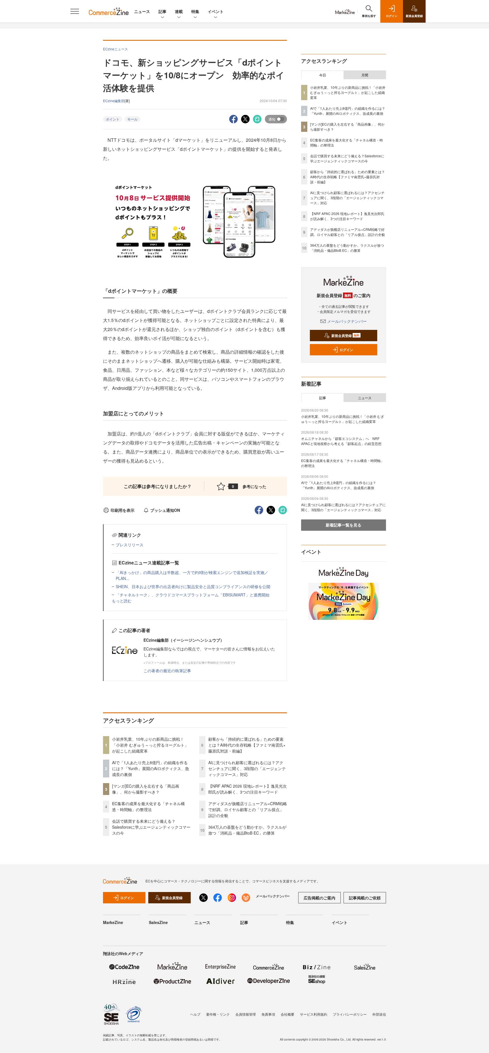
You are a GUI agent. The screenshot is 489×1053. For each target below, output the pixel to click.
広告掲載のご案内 (319, 898)
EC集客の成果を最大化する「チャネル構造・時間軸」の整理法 (148, 806)
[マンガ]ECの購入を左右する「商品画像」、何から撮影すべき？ (145, 789)
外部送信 (379, 1014)
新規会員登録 (345, 335)
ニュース (142, 11)
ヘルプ (195, 1014)
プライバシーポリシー (350, 1014)
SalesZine (158, 922)
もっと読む (122, 600)
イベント (216, 11)
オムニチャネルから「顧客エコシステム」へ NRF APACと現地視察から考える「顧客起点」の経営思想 (341, 441)
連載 (179, 11)
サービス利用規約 (313, 1014)
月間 (364, 75)
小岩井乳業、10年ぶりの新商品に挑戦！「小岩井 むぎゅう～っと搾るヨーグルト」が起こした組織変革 (150, 745)
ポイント (112, 119)
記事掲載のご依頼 (365, 898)
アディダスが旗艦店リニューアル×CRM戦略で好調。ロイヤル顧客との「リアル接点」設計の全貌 (247, 809)
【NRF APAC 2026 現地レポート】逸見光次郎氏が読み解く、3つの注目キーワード (247, 789)
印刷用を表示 (122, 510)
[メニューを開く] (74, 11)
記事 (162, 11)
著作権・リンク (218, 1014)
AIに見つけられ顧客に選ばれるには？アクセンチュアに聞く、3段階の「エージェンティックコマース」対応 (247, 768)
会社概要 (287, 1014)
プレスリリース (129, 544)
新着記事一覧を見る (343, 525)
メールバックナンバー (347, 321)
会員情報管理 (245, 1014)
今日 (322, 75)
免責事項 (268, 1014)
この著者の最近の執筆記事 (167, 670)
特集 (195, 11)
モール (132, 119)
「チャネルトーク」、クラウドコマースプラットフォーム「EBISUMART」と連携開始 (192, 595)
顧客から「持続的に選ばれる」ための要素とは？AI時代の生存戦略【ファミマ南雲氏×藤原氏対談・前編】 (247, 745)
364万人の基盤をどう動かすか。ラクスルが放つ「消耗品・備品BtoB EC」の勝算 (247, 830)
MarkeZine (113, 922)
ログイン (346, 349)
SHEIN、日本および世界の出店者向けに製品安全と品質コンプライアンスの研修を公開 (193, 586)
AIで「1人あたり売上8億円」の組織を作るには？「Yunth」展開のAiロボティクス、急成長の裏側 (150, 768)
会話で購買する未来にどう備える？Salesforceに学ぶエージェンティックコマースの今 (151, 827)
